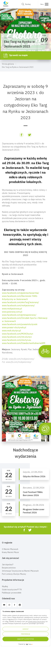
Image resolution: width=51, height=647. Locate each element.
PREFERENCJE (25, 634)
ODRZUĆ (25, 629)
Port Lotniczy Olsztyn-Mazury (14, 574)
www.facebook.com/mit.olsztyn (17, 337)
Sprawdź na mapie (18, 55)
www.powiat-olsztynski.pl (14, 327)
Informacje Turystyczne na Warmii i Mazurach (20, 571)
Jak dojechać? (7, 564)
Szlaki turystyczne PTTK (12, 589)
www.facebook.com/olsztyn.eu (16, 340)
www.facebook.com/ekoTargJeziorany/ (20, 302)
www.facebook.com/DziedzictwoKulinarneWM (23, 343)
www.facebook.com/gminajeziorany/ (19, 315)
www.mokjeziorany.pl (12, 308)
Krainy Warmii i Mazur (10, 552)
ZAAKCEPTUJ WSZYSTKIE (25, 639)
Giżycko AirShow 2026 (34, 476)
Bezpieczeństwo (9, 568)
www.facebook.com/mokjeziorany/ (18, 305)
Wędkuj (5, 586)
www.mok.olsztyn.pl (11, 330)
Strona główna (8, 64)
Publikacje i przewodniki (11, 593)
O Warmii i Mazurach (10, 549)
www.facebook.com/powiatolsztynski (19, 324)
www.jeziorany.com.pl (12, 311)
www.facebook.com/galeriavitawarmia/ (20, 293)
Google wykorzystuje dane (36, 621)
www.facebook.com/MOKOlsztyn (17, 333)
